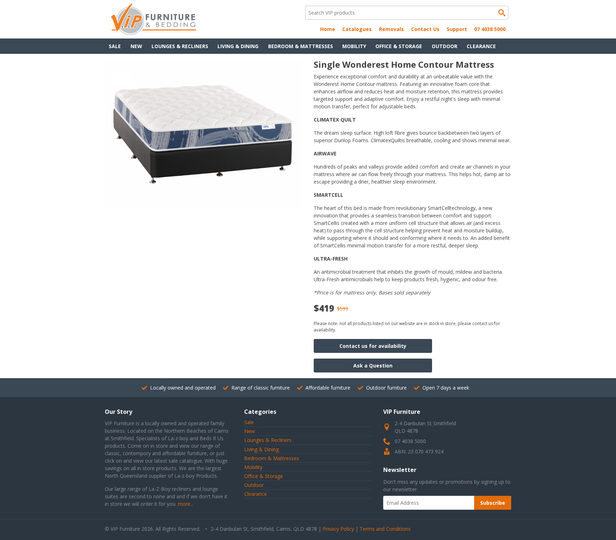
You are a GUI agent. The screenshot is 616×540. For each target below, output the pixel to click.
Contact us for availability (372, 346)
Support (457, 29)
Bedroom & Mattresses (300, 46)
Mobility (354, 46)
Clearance (481, 46)
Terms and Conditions (385, 528)
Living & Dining (237, 46)
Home (327, 29)
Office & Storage (398, 46)
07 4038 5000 (489, 29)
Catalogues (357, 29)
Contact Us (425, 29)
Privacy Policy (338, 528)
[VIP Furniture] (153, 33)
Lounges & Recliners (180, 46)
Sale (115, 46)
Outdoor (444, 46)
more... (186, 503)
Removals (391, 29)
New (136, 46)
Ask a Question (372, 365)
